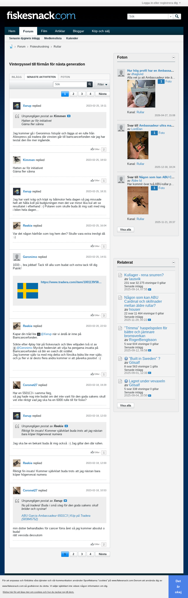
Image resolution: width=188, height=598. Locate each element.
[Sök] (177, 17)
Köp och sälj (101, 31)
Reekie (27, 225)
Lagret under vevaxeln (147, 381)
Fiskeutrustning (39, 46)
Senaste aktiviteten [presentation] (41, 77)
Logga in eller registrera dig (160, 3)
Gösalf (134, 362)
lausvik (135, 279)
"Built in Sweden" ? (144, 359)
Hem (11, 31)
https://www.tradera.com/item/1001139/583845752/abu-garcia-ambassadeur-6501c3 (98, 282)
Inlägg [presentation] (17, 77)
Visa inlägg (68, 116)
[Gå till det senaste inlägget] (149, 289)
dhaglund (137, 74)
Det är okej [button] (178, 586)
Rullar (57, 46)
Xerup (27, 105)
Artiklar (60, 31)
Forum (28, 31)
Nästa (103, 94)
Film (44, 31)
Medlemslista (53, 38)
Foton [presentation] (65, 77)
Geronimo (30, 257)
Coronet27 (30, 385)
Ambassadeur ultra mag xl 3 (159, 125)
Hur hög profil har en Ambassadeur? (153, 70)
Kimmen (29, 160)
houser (134, 309)
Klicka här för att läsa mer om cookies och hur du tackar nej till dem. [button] (38, 592)
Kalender (72, 38)
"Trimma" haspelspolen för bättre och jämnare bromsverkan (145, 332)
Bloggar (78, 31)
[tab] (16, 77)
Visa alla (125, 229)
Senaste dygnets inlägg (24, 38)
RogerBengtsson (143, 340)
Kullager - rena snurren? (144, 275)
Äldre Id (136, 180)
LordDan (136, 129)
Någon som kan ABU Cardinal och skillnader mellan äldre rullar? (143, 301)
